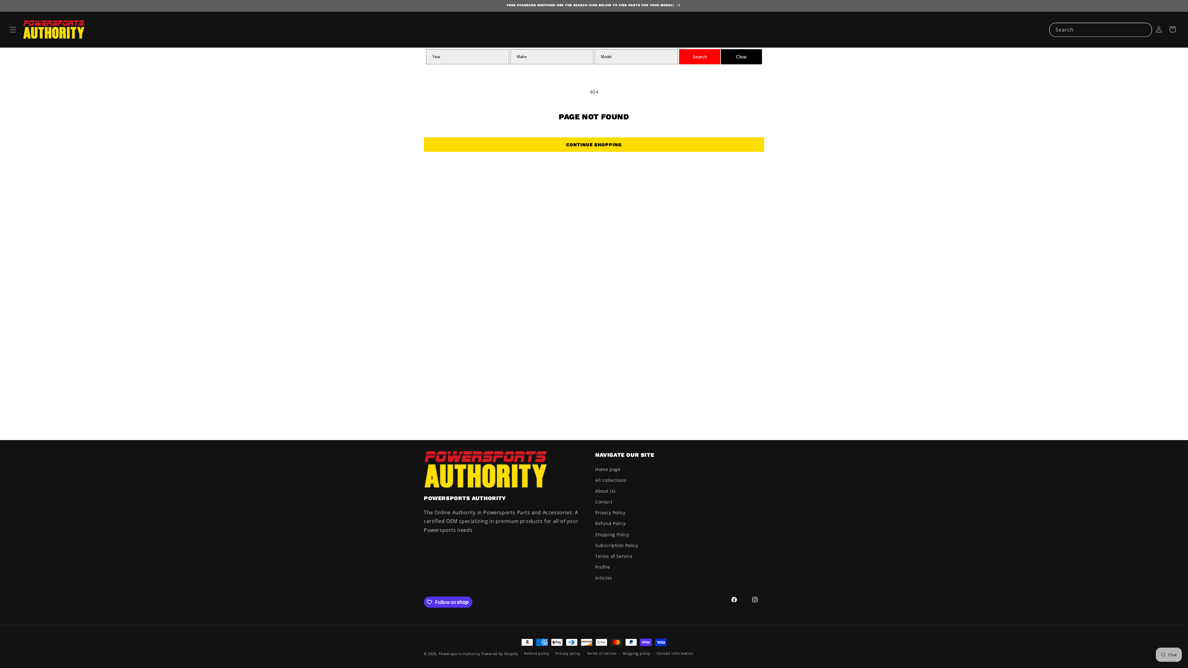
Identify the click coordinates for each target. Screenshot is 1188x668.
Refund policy (536, 653)
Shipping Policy (612, 534)
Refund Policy (610, 523)
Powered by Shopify (499, 653)
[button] (13, 29)
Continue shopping (594, 145)
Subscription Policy (616, 545)
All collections (610, 480)
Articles (603, 578)
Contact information (675, 653)
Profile (602, 567)
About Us (605, 491)
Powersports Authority (459, 653)
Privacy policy (568, 653)
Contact (603, 502)
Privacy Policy (610, 513)
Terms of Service (614, 556)
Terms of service (602, 653)
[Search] (1145, 29)
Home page (607, 469)
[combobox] (1100, 30)
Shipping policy (637, 653)
